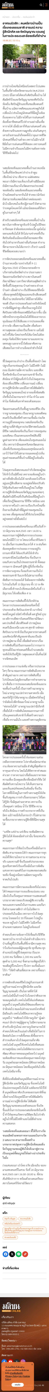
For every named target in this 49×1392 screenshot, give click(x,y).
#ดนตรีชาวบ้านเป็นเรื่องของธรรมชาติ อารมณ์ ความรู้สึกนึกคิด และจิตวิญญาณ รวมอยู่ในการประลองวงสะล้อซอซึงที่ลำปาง (24, 1230)
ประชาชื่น (16, 17)
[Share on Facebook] (5, 1254)
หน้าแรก (6, 17)
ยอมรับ (17, 1384)
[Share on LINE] (19, 1254)
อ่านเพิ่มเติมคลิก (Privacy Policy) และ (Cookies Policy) (17, 1376)
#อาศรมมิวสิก (25, 1218)
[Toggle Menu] (45, 5)
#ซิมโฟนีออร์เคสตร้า (12, 1223)
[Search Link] (41, 5)
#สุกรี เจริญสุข (10, 1218)
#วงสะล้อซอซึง (10, 1237)
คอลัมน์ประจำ (29, 17)
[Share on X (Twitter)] (12, 1254)
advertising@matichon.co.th (19, 1345)
